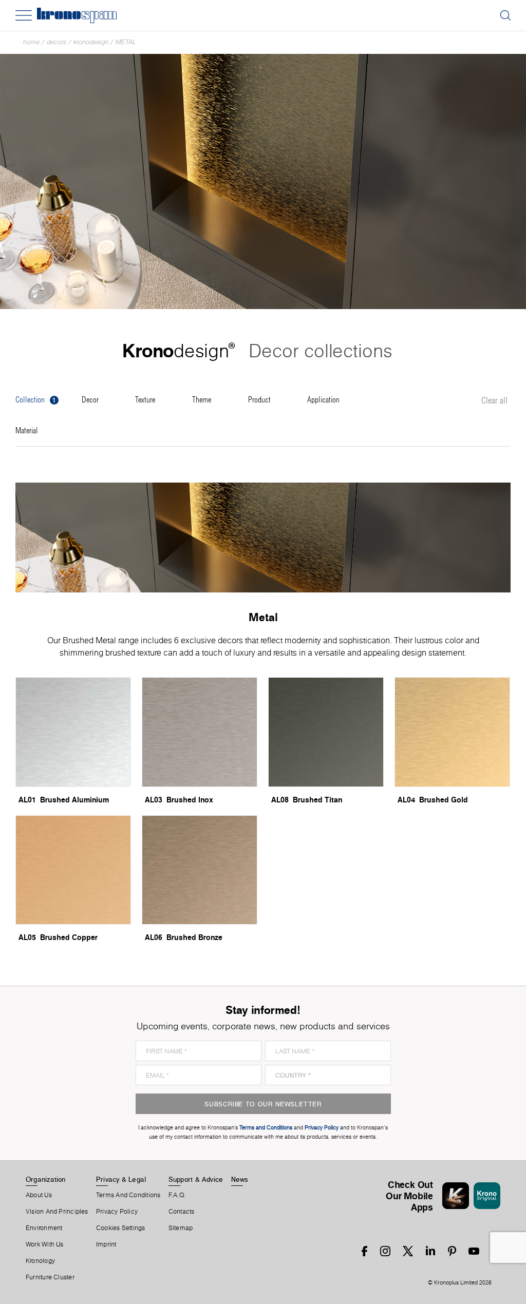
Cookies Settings (120, 1228)
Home (31, 41)
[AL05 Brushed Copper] (73, 870)
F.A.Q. (177, 1195)
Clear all (494, 401)
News (240, 1179)
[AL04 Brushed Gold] (452, 732)
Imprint (106, 1244)
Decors (56, 41)
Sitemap (180, 1228)
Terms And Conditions (128, 1195)
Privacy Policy (117, 1211)
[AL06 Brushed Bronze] (199, 870)
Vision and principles (57, 1211)
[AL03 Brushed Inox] (199, 732)
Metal (126, 41)
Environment (44, 1228)
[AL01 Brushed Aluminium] (73, 732)
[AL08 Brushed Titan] (326, 732)
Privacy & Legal (121, 1179)
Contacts (181, 1211)
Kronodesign (90, 41)
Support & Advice (195, 1179)
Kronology (40, 1261)
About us (39, 1195)
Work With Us (45, 1244)
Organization (46, 1179)
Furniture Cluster (50, 1277)
